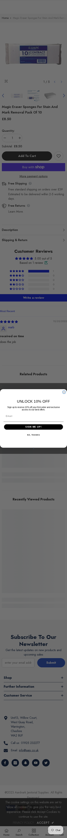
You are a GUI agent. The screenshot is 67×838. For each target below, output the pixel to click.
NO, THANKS (33, 435)
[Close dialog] (64, 392)
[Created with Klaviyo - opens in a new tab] (33, 448)
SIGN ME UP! (33, 427)
